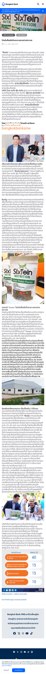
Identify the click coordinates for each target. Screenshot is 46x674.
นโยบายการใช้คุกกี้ (6, 665)
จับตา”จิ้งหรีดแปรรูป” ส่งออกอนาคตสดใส (14, 600)
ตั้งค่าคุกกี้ (6, 670)
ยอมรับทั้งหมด (18, 670)
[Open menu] (43, 4)
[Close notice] (43, 11)
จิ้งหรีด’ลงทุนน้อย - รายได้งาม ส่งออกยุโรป (14, 594)
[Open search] (38, 4)
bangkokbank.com (14, 12)
